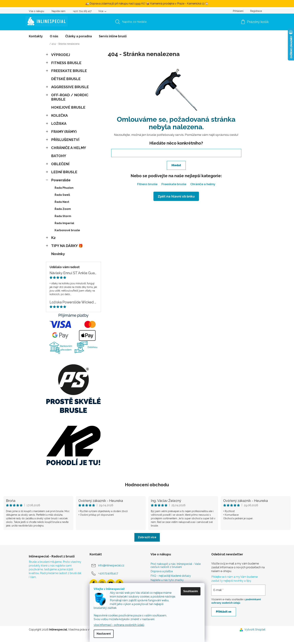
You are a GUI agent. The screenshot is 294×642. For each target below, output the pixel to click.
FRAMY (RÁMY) (64, 131)
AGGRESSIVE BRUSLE (70, 87)
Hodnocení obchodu (147, 484)
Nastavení (104, 633)
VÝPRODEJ (60, 55)
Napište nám (58, 11)
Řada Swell (62, 194)
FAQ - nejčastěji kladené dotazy (171, 575)
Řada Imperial (64, 223)
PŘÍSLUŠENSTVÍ (65, 140)
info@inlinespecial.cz (111, 565)
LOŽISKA (58, 123)
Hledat (176, 165)
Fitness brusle (147, 184)
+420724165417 (108, 573)
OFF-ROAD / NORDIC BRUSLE (69, 97)
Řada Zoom (63, 209)
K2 (53, 237)
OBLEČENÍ (60, 164)
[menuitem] (35, 36)
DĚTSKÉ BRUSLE (65, 79)
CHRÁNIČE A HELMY (68, 148)
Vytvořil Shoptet (254, 629)
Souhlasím (190, 591)
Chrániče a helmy (202, 184)
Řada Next (62, 202)
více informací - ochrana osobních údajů (119, 625)
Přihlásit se (223, 611)
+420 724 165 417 (82, 11)
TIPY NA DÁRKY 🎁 (67, 246)
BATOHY (58, 156)
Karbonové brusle (67, 230)
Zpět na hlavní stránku (176, 196)
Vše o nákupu (36, 11)
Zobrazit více (147, 537)
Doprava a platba (162, 571)
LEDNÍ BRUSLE (64, 172)
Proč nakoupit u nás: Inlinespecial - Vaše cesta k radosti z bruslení (176, 565)
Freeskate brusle (174, 184)
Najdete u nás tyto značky (167, 580)
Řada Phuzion (64, 187)
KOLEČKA (59, 115)
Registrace (256, 11)
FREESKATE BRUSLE (69, 71)
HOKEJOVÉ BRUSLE (68, 107)
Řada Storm (63, 216)
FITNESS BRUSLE (66, 63)
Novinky (58, 254)
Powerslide (61, 180)
